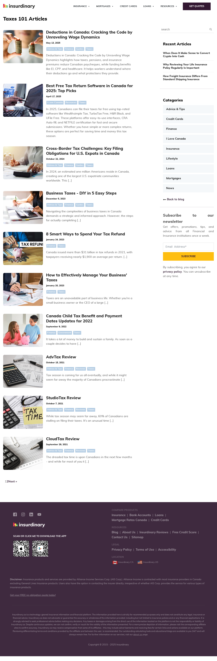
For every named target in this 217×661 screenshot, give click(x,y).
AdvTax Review (61, 357)
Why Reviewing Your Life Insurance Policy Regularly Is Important (185, 66)
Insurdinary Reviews (153, 532)
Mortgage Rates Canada (129, 520)
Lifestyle (172, 158)
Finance (69, 49)
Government (64, 333)
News (170, 188)
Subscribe (188, 256)
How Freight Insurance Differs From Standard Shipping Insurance (185, 78)
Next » (12, 481)
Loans (147, 6)
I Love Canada (55, 102)
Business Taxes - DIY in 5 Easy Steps (81, 193)
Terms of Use (145, 549)
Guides (79, 49)
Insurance (80, 6)
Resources (167, 6)
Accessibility (167, 549)
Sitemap (137, 537)
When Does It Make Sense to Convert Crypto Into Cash (186, 55)
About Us (129, 532)
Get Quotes (196, 6)
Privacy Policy (122, 549)
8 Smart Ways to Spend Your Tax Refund (85, 234)
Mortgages (103, 6)
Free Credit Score (184, 532)
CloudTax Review (62, 439)
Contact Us (120, 537)
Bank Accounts (140, 515)
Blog (115, 532)
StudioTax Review (63, 398)
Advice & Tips (54, 49)
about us (137, 635)
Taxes (89, 49)
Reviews (80, 369)
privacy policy (172, 271)
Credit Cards (128, 6)
